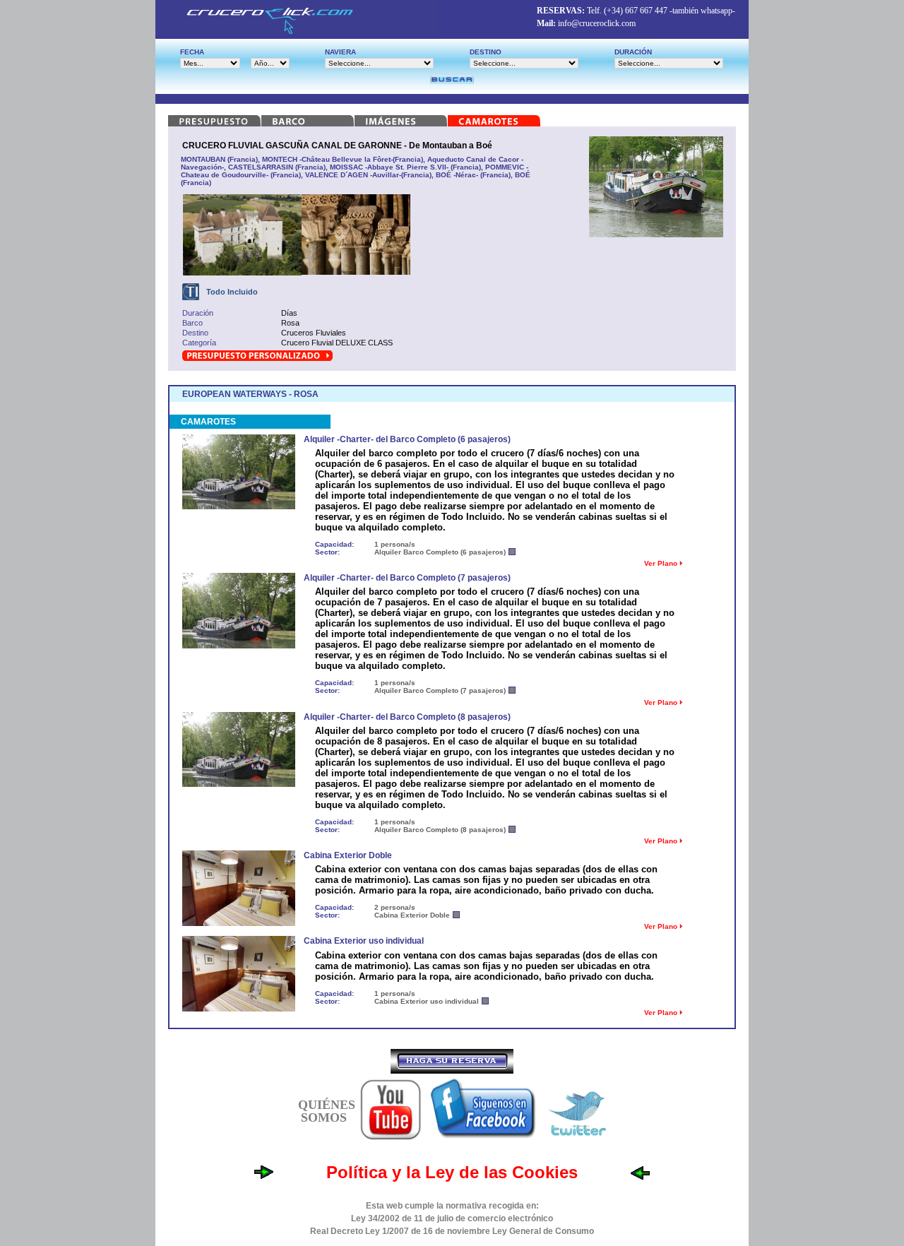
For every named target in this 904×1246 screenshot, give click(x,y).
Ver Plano (661, 563)
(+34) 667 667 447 (635, 11)
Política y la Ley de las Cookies (452, 1172)
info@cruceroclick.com (597, 23)
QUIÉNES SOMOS (326, 1111)
